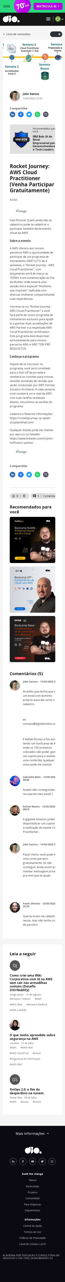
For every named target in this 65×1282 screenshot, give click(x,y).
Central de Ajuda (32, 1225)
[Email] (46, 114)
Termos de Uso (32, 1232)
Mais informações (30, 1133)
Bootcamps (32, 1186)
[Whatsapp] (37, 114)
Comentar (49, 496)
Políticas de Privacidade (32, 1238)
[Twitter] (29, 114)
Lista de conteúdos (18, 34)
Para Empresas (32, 1204)
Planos (32, 1180)
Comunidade (32, 1198)
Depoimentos (32, 1210)
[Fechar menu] (48, 19)
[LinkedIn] (12, 114)
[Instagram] (52, 1161)
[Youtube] (32, 1161)
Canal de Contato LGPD (32, 1244)
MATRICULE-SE (47, 6)
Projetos (32, 1192)
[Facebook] (21, 114)
